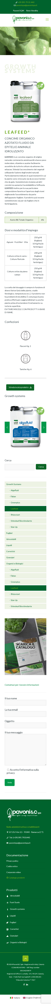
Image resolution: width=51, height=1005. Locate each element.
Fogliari (9, 533)
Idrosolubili (11, 539)
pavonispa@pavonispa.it (26, 5)
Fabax (13, 496)
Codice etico (12, 866)
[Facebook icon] (24, 984)
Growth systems (17, 909)
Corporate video (13, 872)
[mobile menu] (47, 19)
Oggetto (9, 721)
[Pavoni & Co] (25, 19)
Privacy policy (12, 861)
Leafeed (14, 508)
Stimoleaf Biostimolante (21, 521)
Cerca (8, 460)
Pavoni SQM (18, 10)
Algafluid (15, 490)
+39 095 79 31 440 (26, 2)
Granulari (10, 557)
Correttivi (10, 551)
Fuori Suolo (15, 902)
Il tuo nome (11, 698)
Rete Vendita (32, 10)
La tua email (11, 709)
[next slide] (43, 427)
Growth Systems (13, 484)
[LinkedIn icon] (27, 984)
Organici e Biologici (14, 563)
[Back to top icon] (25, 958)
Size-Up (14, 527)
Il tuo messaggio (14, 732)
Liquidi (9, 545)
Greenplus (15, 502)
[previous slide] (7, 427)
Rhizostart (15, 514)
